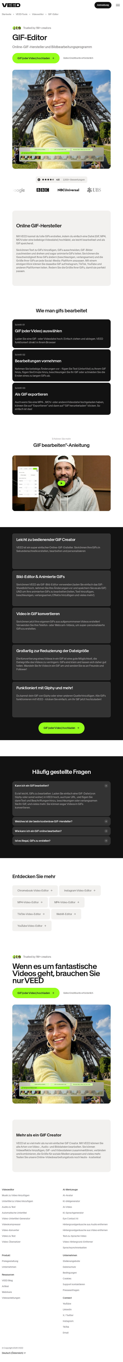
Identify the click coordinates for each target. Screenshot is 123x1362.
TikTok (66, 1326)
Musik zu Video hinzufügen (15, 1195)
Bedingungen (70, 1272)
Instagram (68, 1321)
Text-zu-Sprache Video (74, 1236)
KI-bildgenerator (71, 1201)
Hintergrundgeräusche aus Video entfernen (85, 1230)
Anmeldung (103, 5)
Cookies (67, 1278)
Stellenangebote (71, 1261)
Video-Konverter (10, 1230)
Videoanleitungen (11, 1297)
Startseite (6, 14)
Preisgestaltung (10, 1261)
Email (65, 1332)
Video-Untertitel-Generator (16, 1218)
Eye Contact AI (70, 1218)
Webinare (7, 1292)
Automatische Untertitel (14, 1212)
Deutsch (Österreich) (12, 1353)
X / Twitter (68, 1315)
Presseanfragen (71, 1290)
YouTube (67, 1303)
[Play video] (61, 483)
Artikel (5, 1286)
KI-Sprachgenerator (73, 1212)
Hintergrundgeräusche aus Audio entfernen (85, 1224)
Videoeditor (38, 14)
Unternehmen (9, 1266)
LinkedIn (67, 1309)
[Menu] (118, 5)
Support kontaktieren (74, 1284)
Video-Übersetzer (11, 1241)
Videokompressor (11, 1224)
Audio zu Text (9, 1207)
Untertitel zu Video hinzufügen (17, 1201)
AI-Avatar (68, 1195)
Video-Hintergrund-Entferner (78, 1241)
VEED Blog (7, 1280)
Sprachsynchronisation (75, 1247)
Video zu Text (9, 1236)
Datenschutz (69, 1266)
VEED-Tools (21, 14)
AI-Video (67, 1207)
